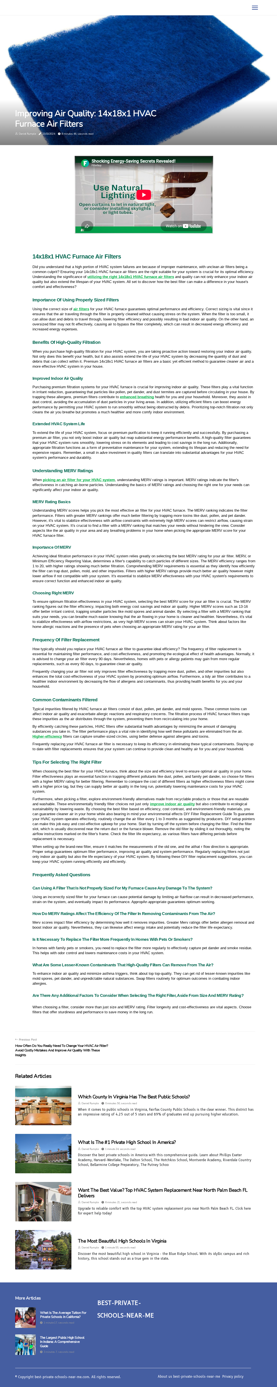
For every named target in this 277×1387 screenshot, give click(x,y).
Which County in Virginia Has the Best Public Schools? (134, 1097)
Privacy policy (232, 1377)
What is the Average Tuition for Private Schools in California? (63, 1315)
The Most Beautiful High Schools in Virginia (122, 1241)
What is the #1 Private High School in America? (127, 1142)
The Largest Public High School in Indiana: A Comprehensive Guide (62, 1342)
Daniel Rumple (27, 134)
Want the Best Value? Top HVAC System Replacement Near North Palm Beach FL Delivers (163, 1193)
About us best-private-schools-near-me (189, 1377)
